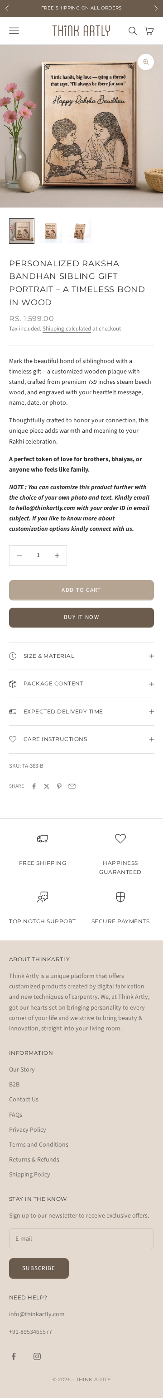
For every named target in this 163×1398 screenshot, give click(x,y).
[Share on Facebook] (34, 786)
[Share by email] (72, 786)
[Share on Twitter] (46, 786)
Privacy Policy (27, 1129)
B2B (14, 1084)
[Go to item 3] (79, 231)
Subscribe (39, 1268)
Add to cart (81, 590)
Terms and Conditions (38, 1144)
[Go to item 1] (21, 231)
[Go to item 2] (50, 231)
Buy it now (81, 617)
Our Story (22, 1069)
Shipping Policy (29, 1174)
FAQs (15, 1114)
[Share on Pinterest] (59, 786)
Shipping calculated (67, 329)
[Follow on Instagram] (37, 1356)
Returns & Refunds (34, 1159)
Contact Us (23, 1099)
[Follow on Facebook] (13, 1356)
